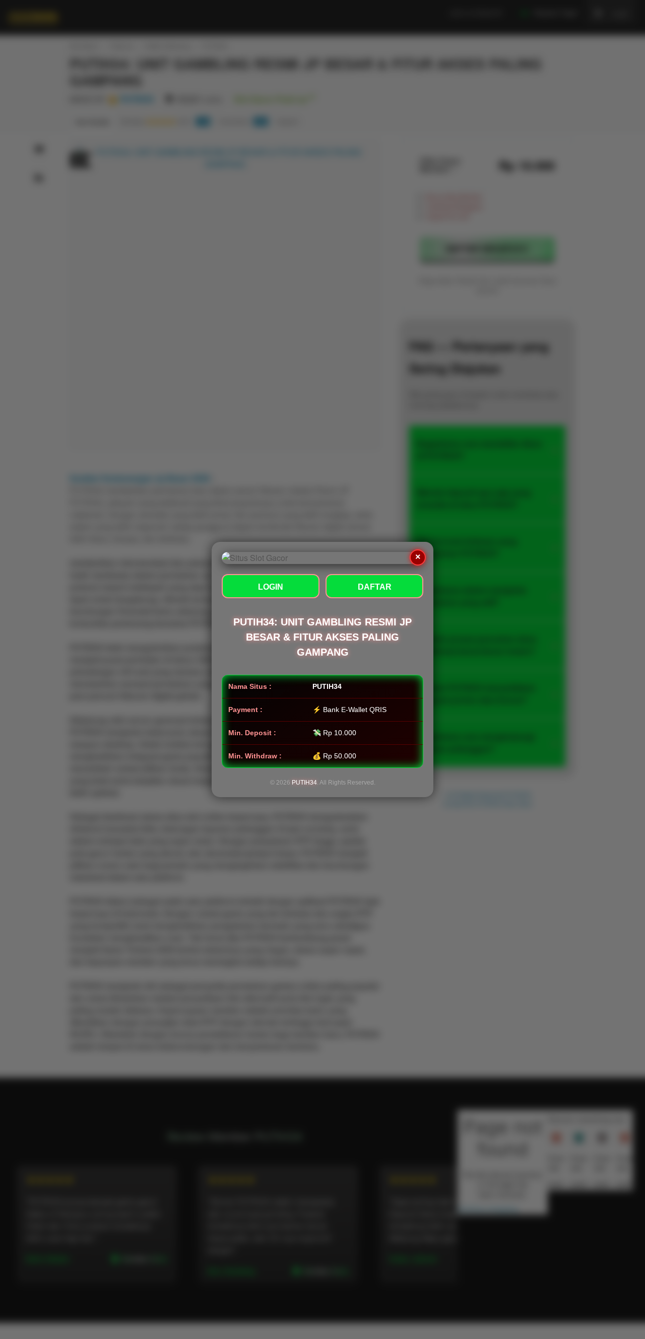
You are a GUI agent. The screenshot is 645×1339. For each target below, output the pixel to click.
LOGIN (270, 587)
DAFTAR (375, 587)
